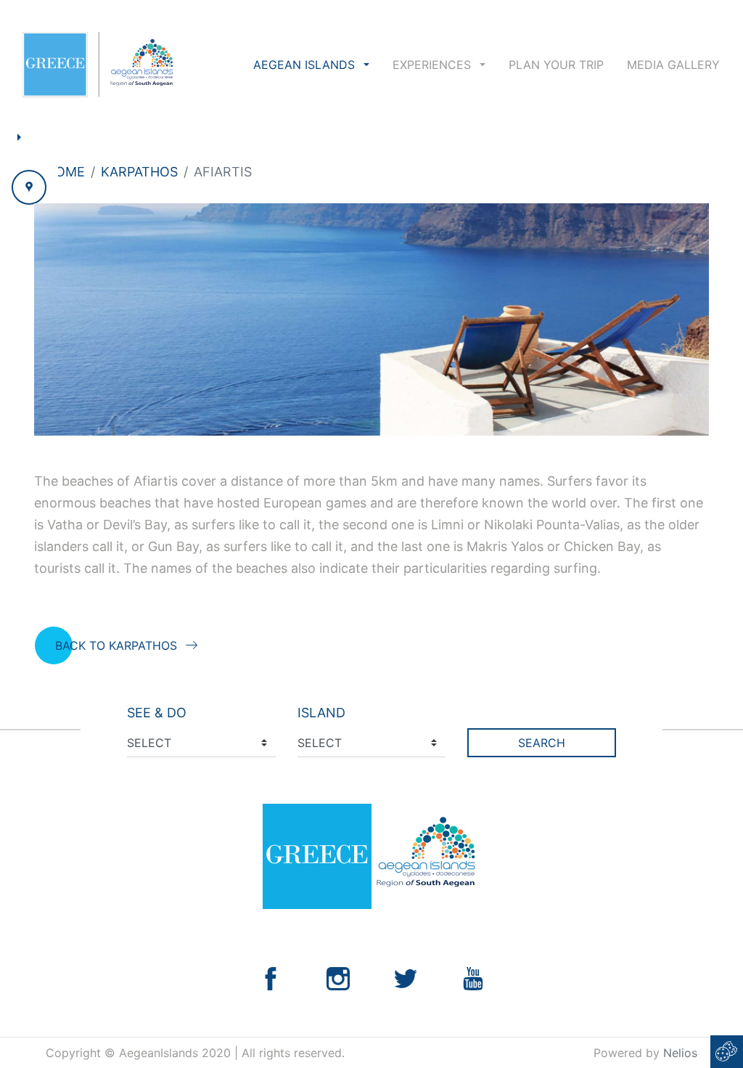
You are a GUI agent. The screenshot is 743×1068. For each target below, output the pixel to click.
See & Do (156, 712)
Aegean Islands (305, 64)
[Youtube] (473, 977)
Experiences (434, 64)
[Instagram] (338, 977)
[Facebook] (270, 977)
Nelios (680, 1052)
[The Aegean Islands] (98, 64)
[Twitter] (405, 977)
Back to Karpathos (116, 645)
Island (321, 712)
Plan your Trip (556, 64)
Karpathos (139, 171)
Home (65, 171)
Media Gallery (673, 64)
